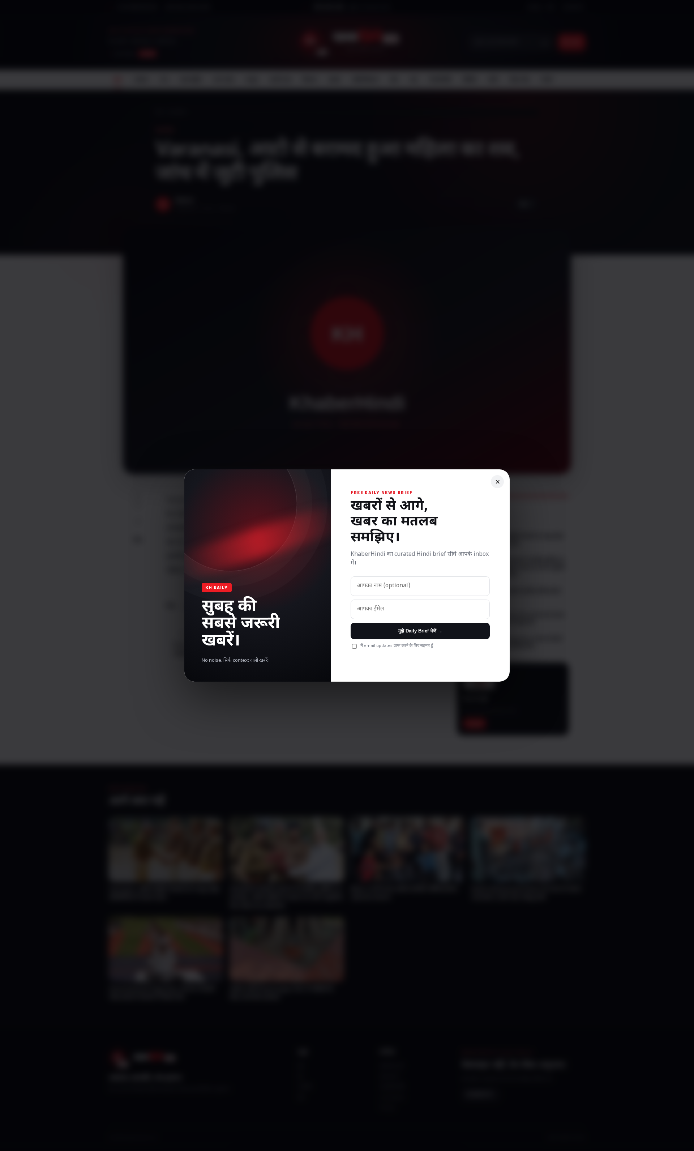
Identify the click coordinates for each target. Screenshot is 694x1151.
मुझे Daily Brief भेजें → (420, 631)
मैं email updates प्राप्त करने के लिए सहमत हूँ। (397, 645)
